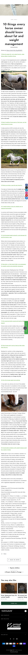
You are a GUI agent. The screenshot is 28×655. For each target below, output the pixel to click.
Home (12, 19)
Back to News (15, 559)
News (15, 19)
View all (14, 603)
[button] (25, 328)
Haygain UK (12, 650)
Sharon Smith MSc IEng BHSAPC (14, 50)
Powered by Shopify (14, 651)
